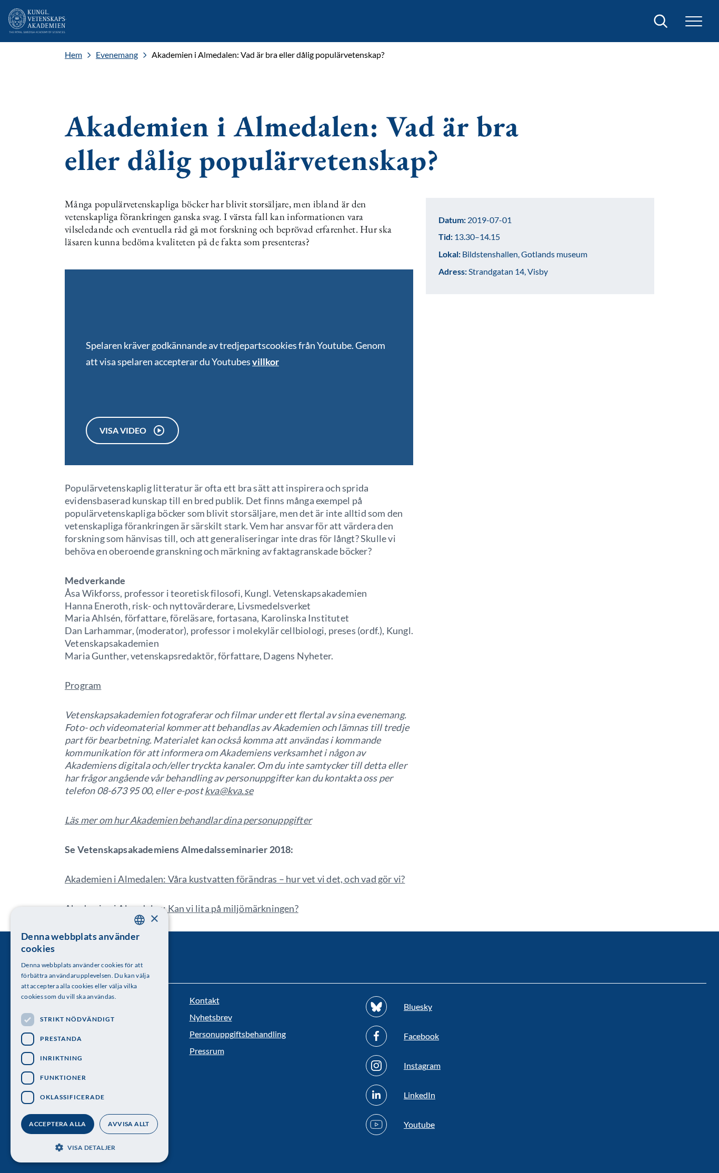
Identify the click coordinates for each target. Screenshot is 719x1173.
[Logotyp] (37, 21)
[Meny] (693, 21)
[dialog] (89, 1034)
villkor (265, 361)
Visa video (122, 430)
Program (83, 685)
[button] (89, 1146)
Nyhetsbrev (210, 1017)
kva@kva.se (229, 790)
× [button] (154, 919)
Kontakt (204, 1000)
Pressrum (206, 1051)
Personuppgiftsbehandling (237, 1034)
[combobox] (139, 920)
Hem (73, 55)
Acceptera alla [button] (57, 1124)
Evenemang (117, 55)
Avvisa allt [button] (128, 1124)
